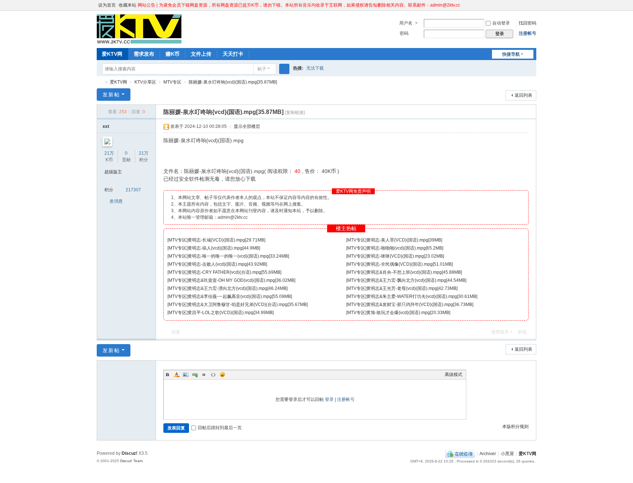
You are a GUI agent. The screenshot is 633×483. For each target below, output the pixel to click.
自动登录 (501, 23)
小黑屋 (507, 453)
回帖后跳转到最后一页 (220, 427)
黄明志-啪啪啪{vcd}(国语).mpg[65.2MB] (404, 248)
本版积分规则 (515, 426)
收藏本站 (127, 5)
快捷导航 (511, 54)
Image (185, 374)
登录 (329, 399)
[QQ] (460, 453)
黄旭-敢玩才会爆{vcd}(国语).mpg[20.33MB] (408, 312)
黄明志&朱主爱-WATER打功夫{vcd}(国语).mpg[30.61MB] (421, 296)
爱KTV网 (112, 54)
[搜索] (284, 69)
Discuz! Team (131, 461)
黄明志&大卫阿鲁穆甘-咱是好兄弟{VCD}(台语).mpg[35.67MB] (248, 304)
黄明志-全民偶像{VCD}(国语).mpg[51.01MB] (409, 264)
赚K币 (172, 54)
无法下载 (315, 68)
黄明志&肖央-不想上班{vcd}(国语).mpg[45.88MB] (414, 272)
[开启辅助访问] (526, 5)
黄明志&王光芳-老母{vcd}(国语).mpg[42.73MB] (412, 288)
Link (195, 374)
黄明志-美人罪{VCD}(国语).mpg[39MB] (404, 240)
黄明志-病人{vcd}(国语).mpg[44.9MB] (224, 248)
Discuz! (129, 453)
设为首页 (107, 5)
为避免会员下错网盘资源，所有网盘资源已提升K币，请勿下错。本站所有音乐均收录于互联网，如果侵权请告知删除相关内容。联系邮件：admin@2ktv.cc (309, 5)
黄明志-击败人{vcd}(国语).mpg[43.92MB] (227, 264)
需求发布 (144, 54)
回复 (175, 332)
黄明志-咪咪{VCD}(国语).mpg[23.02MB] (405, 256)
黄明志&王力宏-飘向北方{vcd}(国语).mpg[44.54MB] (416, 280)
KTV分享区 (145, 82)
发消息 (116, 201)
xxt (106, 126)
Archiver (488, 453)
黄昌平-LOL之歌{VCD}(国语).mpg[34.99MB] (231, 312)
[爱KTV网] (139, 40)
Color (176, 374)
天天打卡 (233, 54)
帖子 (262, 68)
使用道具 (500, 332)
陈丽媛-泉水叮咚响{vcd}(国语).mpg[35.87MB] (233, 82)
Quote (204, 374)
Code (213, 374)
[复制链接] (295, 112)
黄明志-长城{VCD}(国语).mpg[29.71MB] (226, 240)
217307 (133, 189)
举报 (522, 332)
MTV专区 (172, 82)
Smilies (222, 374)
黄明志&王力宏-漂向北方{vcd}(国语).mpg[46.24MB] (238, 288)
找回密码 (527, 23)
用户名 (405, 23)
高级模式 (453, 374)
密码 (404, 33)
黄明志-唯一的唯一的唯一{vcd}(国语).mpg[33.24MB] (238, 256)
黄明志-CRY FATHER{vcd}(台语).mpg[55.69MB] (234, 272)
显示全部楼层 (247, 126)
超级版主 (113, 171)
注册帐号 (527, 33)
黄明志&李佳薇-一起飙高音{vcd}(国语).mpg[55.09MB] (240, 296)
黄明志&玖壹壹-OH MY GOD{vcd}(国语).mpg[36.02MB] (241, 280)
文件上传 (201, 54)
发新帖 (111, 94)
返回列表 (523, 95)
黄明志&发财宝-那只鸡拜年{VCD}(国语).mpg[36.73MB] (419, 304)
